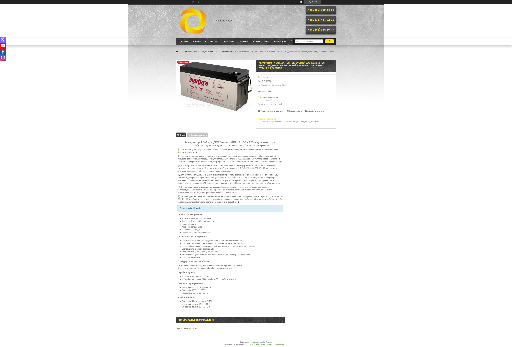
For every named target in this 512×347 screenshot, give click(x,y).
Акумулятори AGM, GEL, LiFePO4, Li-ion (201, 52)
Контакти (229, 41)
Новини (244, 41)
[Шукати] (329, 41)
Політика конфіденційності (277, 344)
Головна (183, 41)
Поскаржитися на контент (255, 344)
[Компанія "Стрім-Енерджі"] (193, 21)
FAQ (267, 41)
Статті (256, 41)
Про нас (214, 41)
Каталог (197, 41)
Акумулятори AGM (228, 52)
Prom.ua (269, 342)
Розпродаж (280, 41)
